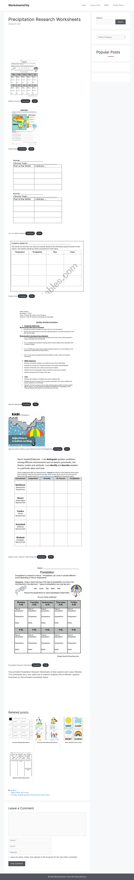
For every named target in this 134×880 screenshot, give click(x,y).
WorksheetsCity (18, 5)
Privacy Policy (118, 5)
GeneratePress (80, 877)
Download (25, 101)
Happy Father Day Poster (20, 792)
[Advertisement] (47, 43)
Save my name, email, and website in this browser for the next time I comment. (44, 857)
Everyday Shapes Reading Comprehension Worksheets (30, 795)
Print (34, 101)
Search (99, 18)
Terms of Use (95, 5)
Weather (14, 790)
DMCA (106, 5)
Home (84, 5)
